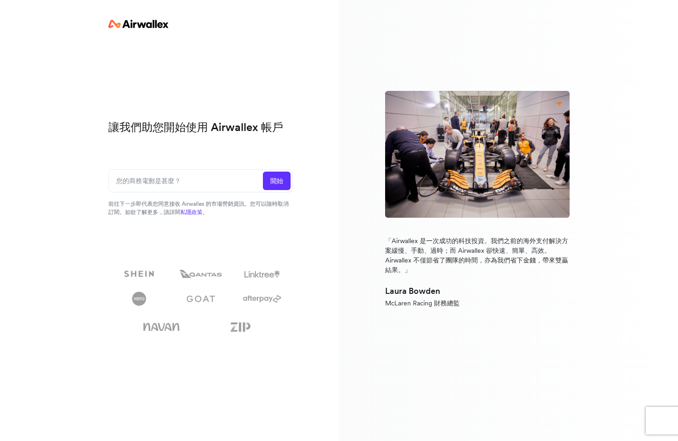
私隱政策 (191, 212)
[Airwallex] (138, 24)
